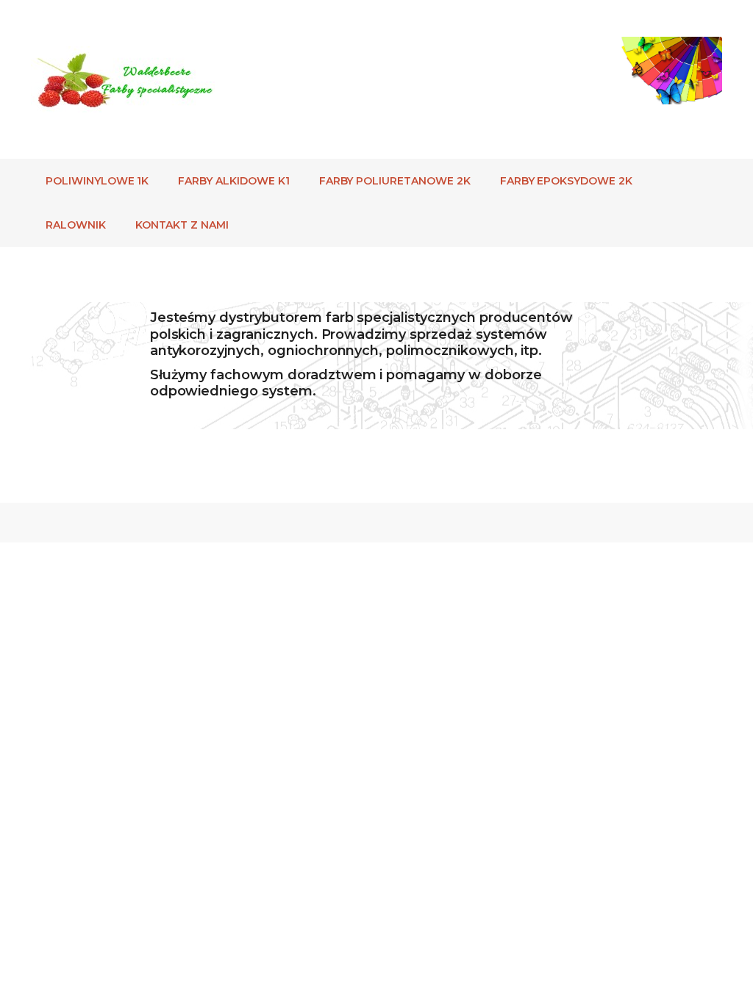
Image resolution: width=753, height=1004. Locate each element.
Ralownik (76, 225)
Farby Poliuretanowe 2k (395, 180)
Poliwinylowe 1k (97, 180)
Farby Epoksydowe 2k (566, 180)
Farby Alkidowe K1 (233, 180)
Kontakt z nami (182, 225)
